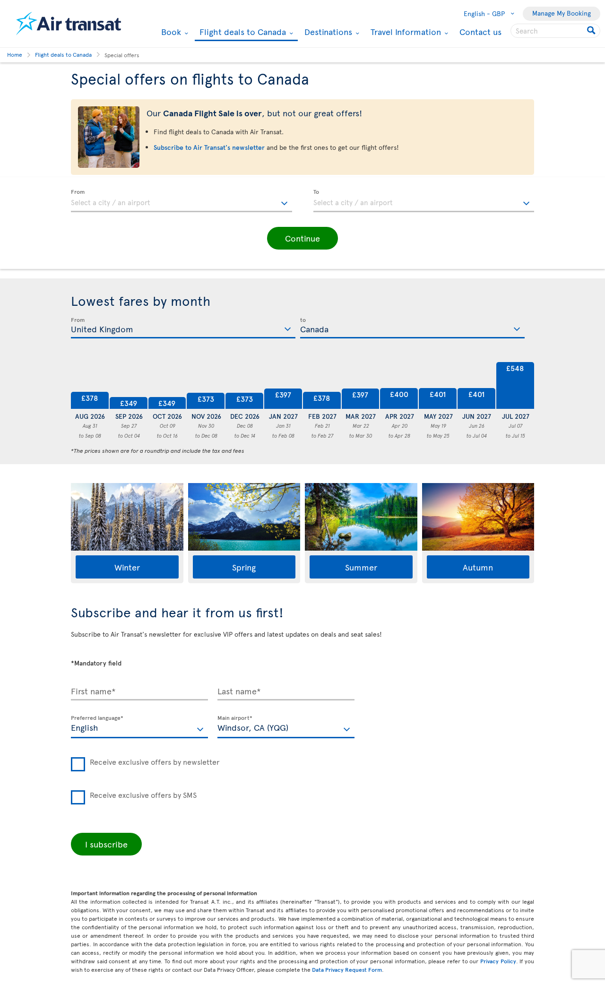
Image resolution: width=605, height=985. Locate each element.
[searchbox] (555, 31)
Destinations (327, 32)
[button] (302, 238)
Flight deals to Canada (241, 32)
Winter (127, 567)
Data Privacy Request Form (347, 969)
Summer (361, 567)
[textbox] (181, 201)
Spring (244, 567)
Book (169, 32)
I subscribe (106, 844)
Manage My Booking (561, 13)
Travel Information (404, 32)
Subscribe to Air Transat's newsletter (209, 147)
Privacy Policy (498, 961)
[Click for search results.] (592, 31)
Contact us (480, 31)
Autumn (478, 567)
